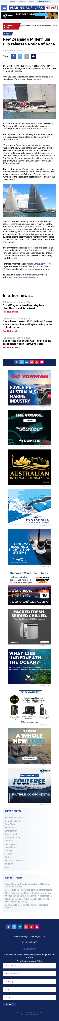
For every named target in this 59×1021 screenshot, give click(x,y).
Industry (9, 840)
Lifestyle (9, 850)
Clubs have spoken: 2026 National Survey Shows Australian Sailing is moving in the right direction (28, 894)
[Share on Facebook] (13, 56)
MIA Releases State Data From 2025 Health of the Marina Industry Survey (28, 900)
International (11, 844)
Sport (7, 867)
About (12, 2)
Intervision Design (31, 1014)
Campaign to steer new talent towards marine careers (26, 906)
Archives (22, 2)
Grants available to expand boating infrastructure (28, 890)
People (8, 854)
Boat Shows (10, 824)
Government (11, 834)
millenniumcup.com (36, 264)
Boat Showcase (12, 821)
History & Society (13, 837)
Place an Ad (44, 2)
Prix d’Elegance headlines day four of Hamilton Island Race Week (27, 885)
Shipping (9, 864)
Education (10, 827)
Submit (10, 1004)
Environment (11, 831)
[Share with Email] (26, 56)
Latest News (10, 847)
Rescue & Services (14, 860)
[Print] (33, 56)
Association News (13, 817)
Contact (32, 2)
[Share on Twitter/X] (20, 56)
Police (8, 857)
